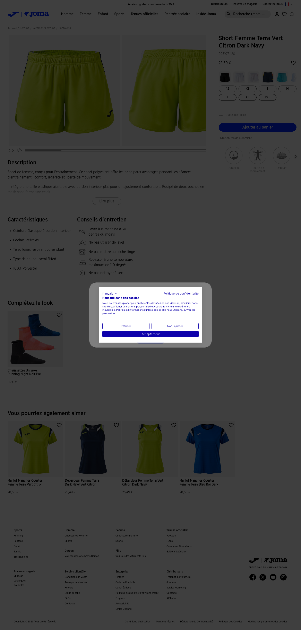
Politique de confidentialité (181, 293)
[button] (110, 293)
